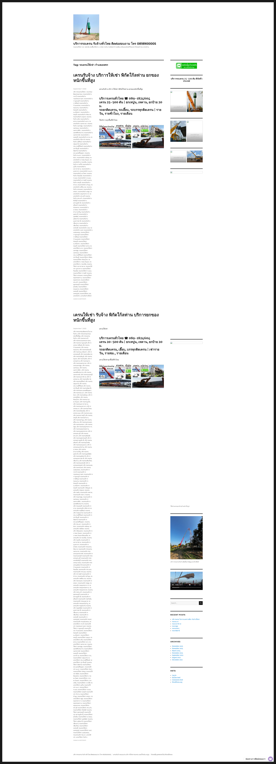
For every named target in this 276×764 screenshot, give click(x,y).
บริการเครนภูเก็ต (85, 402)
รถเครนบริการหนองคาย (80, 601)
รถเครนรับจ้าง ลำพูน (84, 185)
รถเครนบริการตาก (79, 495)
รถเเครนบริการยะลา (79, 735)
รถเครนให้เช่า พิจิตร (86, 257)
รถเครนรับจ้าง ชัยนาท (84, 114)
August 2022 (176, 657)
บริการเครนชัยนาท (86, 354)
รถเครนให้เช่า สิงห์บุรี (79, 710)
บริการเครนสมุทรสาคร (80, 431)
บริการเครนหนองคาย (79, 445)
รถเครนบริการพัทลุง (83, 526)
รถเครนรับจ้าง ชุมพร (79, 117)
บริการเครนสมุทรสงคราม (81, 429)
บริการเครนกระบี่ (83, 338)
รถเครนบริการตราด (86, 492)
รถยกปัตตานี (176, 631)
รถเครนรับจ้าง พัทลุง (83, 157)
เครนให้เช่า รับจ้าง (81, 737)
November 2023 (177, 653)
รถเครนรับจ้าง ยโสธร (79, 173)
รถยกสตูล (175, 626)
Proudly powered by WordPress (161, 754)
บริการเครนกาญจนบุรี (80, 343)
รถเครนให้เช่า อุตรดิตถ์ (80, 719)
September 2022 (177, 655)
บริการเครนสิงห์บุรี (84, 436)
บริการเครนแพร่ (78, 467)
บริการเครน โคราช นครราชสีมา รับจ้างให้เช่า (186, 619)
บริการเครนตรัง (82, 359)
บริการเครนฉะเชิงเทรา (80, 352)
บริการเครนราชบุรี (79, 415)
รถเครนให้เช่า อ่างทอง (85, 717)
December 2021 (177, 660)
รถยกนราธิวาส (176, 624)
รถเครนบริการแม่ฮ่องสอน (81, 621)
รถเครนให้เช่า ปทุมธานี (80, 658)
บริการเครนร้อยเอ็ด (79, 411)
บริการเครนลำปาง (82, 417)
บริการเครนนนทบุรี (86, 374)
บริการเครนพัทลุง (82, 395)
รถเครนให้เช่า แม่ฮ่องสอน (81, 732)
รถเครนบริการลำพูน (84, 576)
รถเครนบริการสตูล (83, 583)
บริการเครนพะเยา (78, 393)
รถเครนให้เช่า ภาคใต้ (83, 683)
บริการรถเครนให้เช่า (79, 92)
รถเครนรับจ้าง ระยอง (84, 178)
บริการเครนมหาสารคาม (80, 404)
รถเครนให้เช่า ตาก (83, 642)
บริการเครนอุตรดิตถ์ (85, 454)
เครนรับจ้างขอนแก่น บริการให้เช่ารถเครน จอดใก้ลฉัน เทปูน (131, 754)
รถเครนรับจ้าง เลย (84, 228)
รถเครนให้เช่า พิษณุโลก (80, 259)
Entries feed (176, 678)
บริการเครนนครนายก (80, 363)
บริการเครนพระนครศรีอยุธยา (82, 390)
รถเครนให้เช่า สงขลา (84, 696)
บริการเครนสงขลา (79, 424)
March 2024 (176, 651)
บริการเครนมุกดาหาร (79, 406)
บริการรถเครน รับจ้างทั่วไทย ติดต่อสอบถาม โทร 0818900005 (114, 43)
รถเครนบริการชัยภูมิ (83, 488)
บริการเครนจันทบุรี (85, 349)
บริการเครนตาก (85, 361)
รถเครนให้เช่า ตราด (83, 246)
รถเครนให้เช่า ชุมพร (83, 637)
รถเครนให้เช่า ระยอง (85, 271)
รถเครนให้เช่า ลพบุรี (79, 692)
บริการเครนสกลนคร (85, 422)
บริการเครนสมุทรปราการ (84, 427)
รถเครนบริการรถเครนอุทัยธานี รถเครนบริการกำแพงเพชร (82, 565)
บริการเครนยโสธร (86, 408)
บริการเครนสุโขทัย (84, 442)
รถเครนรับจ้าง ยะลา (86, 171)
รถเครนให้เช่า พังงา (86, 669)
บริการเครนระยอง (86, 413)
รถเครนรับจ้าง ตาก (83, 121)
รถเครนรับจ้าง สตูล (84, 191)
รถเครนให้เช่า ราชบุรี (79, 273)
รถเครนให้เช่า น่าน (85, 655)
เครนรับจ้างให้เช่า (86, 296)
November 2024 (177, 648)
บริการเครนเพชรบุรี (79, 463)
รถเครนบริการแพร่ (85, 619)
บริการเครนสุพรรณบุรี (80, 438)
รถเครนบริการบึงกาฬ (83, 508)
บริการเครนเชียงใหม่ (85, 461)
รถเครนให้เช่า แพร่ (85, 730)
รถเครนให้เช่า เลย (85, 293)
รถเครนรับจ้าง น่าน (84, 137)
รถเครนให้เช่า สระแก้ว (85, 708)
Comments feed (177, 680)
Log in (174, 675)
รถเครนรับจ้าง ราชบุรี (79, 180)
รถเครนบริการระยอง (79, 572)
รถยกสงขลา (176, 628)
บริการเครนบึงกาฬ (85, 379)
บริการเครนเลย (87, 465)
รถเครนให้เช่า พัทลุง (79, 671)
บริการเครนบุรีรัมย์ (79, 381)
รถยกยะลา (175, 622)
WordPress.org (177, 682)
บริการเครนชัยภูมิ (78, 356)
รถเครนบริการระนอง (85, 569)
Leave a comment (79, 299)
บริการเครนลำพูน (78, 420)
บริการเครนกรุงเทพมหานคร (81, 340)
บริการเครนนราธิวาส (79, 377)
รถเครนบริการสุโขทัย (84, 599)
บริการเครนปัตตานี (85, 388)
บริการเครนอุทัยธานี (79, 456)
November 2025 (177, 646)
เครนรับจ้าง (76, 296)
